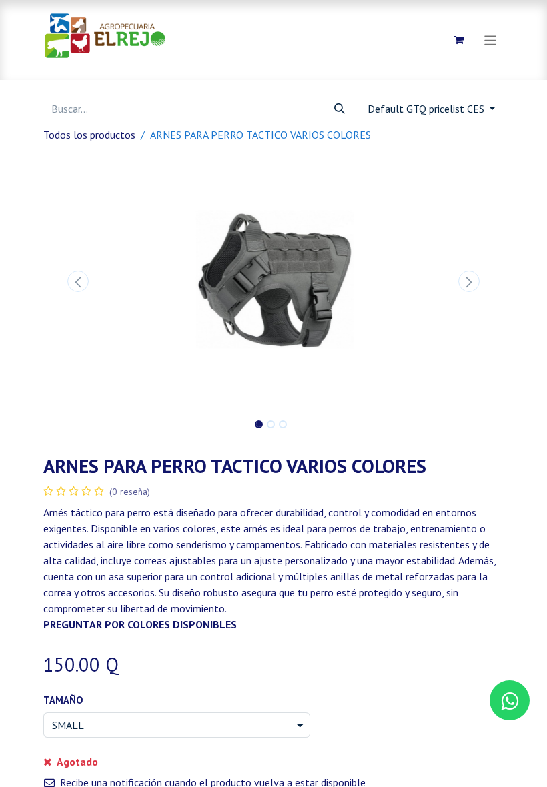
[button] (78, 281)
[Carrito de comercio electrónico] (459, 40)
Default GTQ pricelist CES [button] (427, 108)
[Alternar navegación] (490, 39)
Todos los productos (89, 134)
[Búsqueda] (340, 108)
